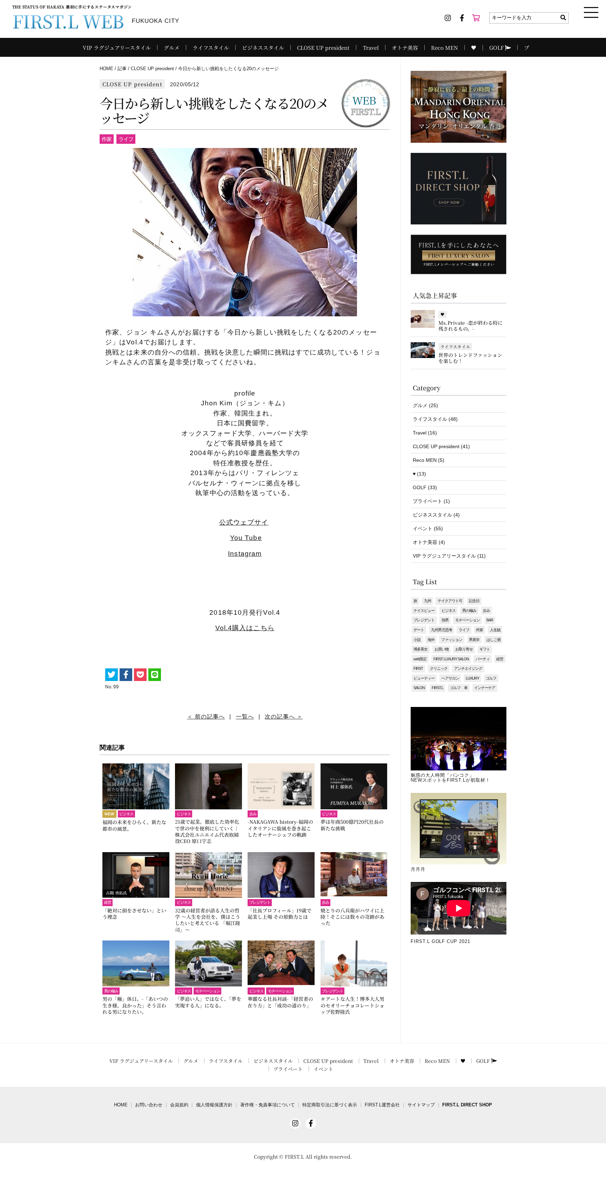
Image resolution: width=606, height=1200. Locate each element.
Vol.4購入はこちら (245, 628)
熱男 (445, 620)
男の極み (469, 610)
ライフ (464, 630)
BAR (489, 620)
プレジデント (424, 620)
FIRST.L (437, 688)
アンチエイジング (468, 668)
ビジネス (449, 610)
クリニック (438, 668)
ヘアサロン (450, 678)
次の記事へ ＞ (284, 717)
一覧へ (245, 717)
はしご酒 (493, 640)
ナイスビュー (424, 610)
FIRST (418, 668)
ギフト (484, 649)
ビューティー (424, 678)
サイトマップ (421, 1105)
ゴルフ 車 (458, 688)
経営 (499, 659)
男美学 (474, 640)
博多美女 (420, 649)
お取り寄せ (464, 649)
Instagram (245, 553)
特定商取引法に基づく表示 (329, 1105)
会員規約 (179, 1105)
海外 (431, 640)
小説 (416, 640)
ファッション (451, 640)
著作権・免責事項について (267, 1105)
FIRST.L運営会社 (382, 1105)
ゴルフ (491, 678)
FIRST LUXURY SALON (451, 659)
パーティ (483, 659)
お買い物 (442, 649)
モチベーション (467, 620)
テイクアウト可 (450, 601)
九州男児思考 (441, 630)
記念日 (474, 601)
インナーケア (484, 688)
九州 (427, 601)
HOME (121, 1105)
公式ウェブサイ (244, 522)
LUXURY (472, 678)
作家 (479, 630)
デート (418, 630)
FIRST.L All (298, 1156)
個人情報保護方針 (214, 1105)
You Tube (246, 537)
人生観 (495, 630)
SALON (419, 688)
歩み (486, 610)
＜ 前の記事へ (206, 717)
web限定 (419, 659)
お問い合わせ (148, 1105)
